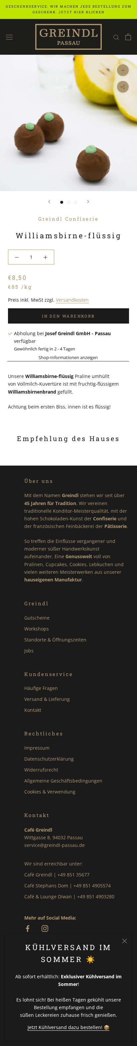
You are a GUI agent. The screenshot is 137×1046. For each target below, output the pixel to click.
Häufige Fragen (41, 688)
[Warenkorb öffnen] (128, 37)
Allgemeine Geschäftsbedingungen (63, 781)
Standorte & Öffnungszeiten (55, 639)
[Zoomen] (123, 70)
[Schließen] (124, 940)
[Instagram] (45, 929)
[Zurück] (49, 201)
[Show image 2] (68, 202)
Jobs (29, 650)
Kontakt (32, 710)
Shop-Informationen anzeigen (68, 357)
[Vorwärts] (88, 201)
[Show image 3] (75, 202)
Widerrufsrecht (41, 770)
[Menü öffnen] (9, 36)
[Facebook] (27, 929)
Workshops (36, 629)
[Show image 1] (61, 202)
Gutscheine (37, 618)
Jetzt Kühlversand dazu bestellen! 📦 (68, 1027)
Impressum (37, 748)
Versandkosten (72, 300)
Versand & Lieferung (47, 699)
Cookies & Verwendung (49, 791)
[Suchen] (116, 37)
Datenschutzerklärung (49, 759)
